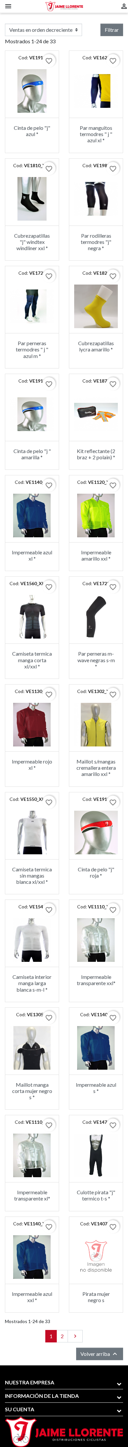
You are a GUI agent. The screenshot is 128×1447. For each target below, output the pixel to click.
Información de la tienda (42, 1396)
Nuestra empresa (29, 1382)
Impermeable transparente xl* (32, 1195)
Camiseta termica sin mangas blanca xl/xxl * (32, 875)
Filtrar (112, 30)
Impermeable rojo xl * (32, 764)
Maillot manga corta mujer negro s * (32, 1090)
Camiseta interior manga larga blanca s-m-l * (32, 983)
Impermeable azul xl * (32, 555)
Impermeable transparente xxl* (96, 980)
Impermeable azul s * (96, 1087)
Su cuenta (19, 1409)
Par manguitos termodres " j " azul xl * (96, 134)
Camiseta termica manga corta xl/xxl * (32, 659)
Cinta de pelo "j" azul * (32, 131)
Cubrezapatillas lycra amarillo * (96, 346)
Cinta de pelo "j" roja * (96, 872)
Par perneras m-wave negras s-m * (96, 659)
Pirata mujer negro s (96, 1297)
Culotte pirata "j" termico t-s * (96, 1195)
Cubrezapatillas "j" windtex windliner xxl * (32, 241)
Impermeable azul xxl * (32, 1297)
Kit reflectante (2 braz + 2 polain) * (96, 454)
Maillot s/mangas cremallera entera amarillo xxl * (96, 767)
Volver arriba (99, 1354)
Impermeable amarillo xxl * (96, 555)
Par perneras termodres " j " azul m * (32, 349)
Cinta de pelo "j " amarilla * (32, 454)
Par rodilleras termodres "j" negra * (96, 241)
